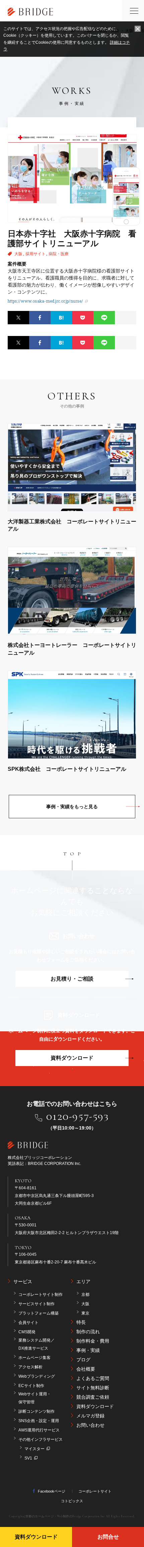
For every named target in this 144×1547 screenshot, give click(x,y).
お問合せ (108, 1537)
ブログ (83, 1359)
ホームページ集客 (34, 1357)
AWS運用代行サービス (39, 1430)
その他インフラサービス (40, 1439)
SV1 (28, 1458)
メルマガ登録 (90, 1415)
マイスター (34, 1448)
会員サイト (28, 1322)
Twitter (18, 317)
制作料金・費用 (92, 1341)
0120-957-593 (77, 1116)
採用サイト (36, 253)
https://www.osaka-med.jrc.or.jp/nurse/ (45, 301)
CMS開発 (26, 1332)
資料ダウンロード (72, 1058)
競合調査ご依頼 (92, 1397)
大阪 (18, 253)
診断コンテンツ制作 (36, 1411)
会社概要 (85, 1369)
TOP (73, 854)
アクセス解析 (30, 1367)
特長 (81, 1322)
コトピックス (72, 1501)
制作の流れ (88, 1331)
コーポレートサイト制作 (40, 1294)
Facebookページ (51, 1491)
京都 (85, 1294)
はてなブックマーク (61, 317)
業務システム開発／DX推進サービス (36, 1344)
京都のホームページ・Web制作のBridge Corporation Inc (65, 1516)
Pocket (82, 317)
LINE (104, 317)
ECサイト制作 (31, 1385)
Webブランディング (36, 1376)
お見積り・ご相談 (72, 979)
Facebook (40, 317)
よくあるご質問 (92, 1378)
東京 (85, 1313)
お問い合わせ (90, 1425)
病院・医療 (59, 253)
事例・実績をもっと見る (72, 806)
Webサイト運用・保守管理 (34, 1398)
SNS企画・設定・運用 (38, 1420)
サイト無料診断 (92, 1387)
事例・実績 (88, 1350)
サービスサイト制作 (36, 1304)
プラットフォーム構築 (38, 1313)
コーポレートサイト (95, 1491)
